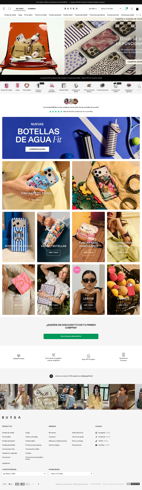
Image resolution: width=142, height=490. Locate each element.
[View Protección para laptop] (89, 85)
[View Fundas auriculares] (52, 85)
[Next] (138, 15)
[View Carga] (17, 85)
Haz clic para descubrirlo (71, 336)
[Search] (10, 9)
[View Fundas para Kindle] (76, 85)
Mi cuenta (52, 433)
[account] (132, 9)
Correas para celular (127, 15)
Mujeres (19, 9)
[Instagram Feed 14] (45, 397)
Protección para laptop (97, 15)
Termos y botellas (41, 15)
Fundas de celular (10, 15)
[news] (126, 9)
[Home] (71, 9)
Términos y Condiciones (63, 484)
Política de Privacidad (80, 484)
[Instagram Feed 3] (122, 397)
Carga (20, 15)
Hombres (32, 9)
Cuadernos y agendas (129, 90)
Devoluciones (77, 445)
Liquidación (6, 463)
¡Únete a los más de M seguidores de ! (74, 376)
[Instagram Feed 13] (20, 397)
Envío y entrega (77, 441)
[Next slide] (138, 87)
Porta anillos (28, 15)
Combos (28, 453)
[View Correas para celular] (115, 85)
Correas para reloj (113, 15)
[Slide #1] (74, 70)
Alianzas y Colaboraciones (58, 441)
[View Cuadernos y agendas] (129, 85)
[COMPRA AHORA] (71, 46)
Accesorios (6, 457)
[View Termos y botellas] (38, 85)
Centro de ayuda (78, 437)
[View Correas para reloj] (102, 85)
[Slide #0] (67, 70)
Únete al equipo (54, 445)
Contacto (52, 437)
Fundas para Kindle (81, 15)
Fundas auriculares (55, 15)
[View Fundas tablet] (64, 85)
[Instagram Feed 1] (71, 397)
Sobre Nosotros (77, 433)
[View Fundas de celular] (6, 85)
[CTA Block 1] (71, 138)
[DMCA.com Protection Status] (133, 484)
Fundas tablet (68, 15)
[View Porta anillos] (27, 85)
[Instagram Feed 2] (96, 397)
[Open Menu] (4, 9)
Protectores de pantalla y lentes (34, 458)
